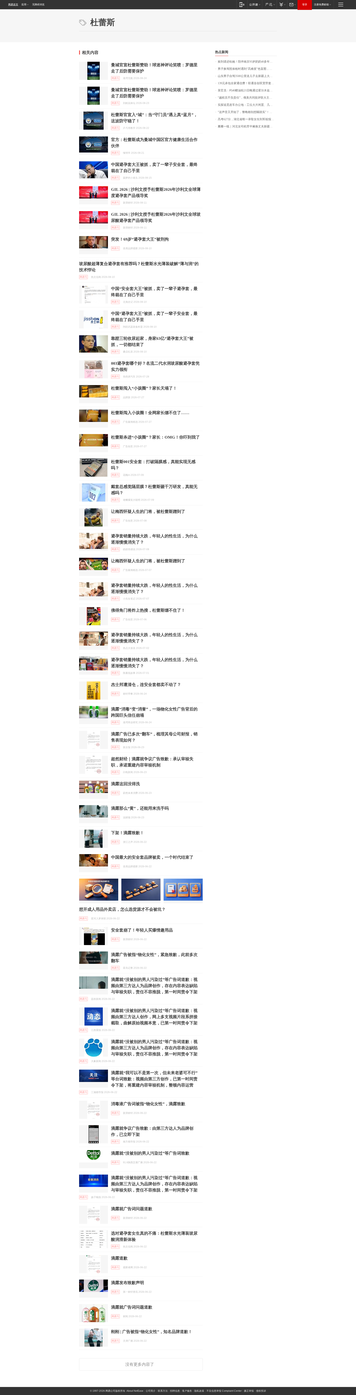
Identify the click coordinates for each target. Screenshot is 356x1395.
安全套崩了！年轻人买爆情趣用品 (142, 930)
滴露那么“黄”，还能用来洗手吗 (140, 808)
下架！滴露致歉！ (127, 832)
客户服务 (187, 1390)
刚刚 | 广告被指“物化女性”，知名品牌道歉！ (151, 1331)
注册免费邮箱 (321, 4)
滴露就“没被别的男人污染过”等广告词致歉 (150, 1153)
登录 (304, 4)
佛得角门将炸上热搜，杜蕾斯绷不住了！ (148, 610)
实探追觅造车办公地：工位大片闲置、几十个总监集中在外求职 (247, 104)
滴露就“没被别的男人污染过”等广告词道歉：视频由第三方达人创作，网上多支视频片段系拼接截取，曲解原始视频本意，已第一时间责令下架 (154, 1016)
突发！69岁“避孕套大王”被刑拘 (140, 239)
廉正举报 (249, 1390)
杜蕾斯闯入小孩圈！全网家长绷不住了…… (150, 412)
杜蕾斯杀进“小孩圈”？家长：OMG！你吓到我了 (155, 437)
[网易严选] (269, 4)
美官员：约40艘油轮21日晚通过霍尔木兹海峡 (246, 90)
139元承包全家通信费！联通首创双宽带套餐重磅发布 (247, 83)
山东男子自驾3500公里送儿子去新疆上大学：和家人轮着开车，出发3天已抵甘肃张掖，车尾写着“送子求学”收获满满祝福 (247, 76)
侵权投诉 (261, 1390)
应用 (23, 4)
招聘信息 (175, 1390)
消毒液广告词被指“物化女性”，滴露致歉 (148, 1104)
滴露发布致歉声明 (127, 1282)
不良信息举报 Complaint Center (224, 1390)
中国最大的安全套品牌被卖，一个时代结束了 (152, 857)
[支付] (282, 4)
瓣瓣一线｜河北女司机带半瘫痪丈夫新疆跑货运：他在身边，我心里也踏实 (247, 126)
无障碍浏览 (38, 4)
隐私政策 (199, 1390)
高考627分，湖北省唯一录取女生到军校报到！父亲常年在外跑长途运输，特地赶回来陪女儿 (247, 119)
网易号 (115, 78)
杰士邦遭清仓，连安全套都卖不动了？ (146, 684)
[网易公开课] (254, 4)
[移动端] (242, 4)
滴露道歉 (119, 1258)
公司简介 (151, 1390)
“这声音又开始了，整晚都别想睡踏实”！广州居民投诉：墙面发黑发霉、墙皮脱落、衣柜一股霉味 (247, 112)
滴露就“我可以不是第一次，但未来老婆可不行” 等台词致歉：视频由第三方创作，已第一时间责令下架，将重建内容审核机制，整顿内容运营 (154, 1078)
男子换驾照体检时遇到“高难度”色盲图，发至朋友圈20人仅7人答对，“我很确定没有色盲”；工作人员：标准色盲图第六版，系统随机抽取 (247, 68)
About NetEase (134, 1390)
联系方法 (163, 1390)
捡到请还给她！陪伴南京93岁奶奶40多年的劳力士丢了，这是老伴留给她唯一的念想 (247, 61)
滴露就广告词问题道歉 (131, 1208)
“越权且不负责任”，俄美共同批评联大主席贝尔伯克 (247, 97)
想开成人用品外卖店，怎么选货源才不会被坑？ (122, 909)
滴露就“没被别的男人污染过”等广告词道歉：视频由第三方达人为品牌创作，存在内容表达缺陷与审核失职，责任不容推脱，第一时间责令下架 (154, 985)
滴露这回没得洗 (125, 783)
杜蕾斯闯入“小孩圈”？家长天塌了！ (144, 388)
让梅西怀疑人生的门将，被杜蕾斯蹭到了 (148, 511)
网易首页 (13, 4)
